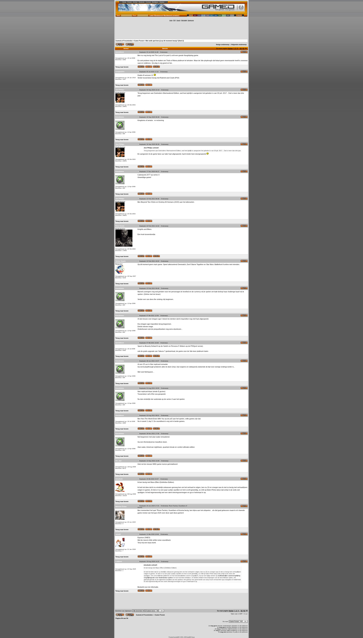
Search (178, 20)
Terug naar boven (121, 67)
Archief (135, 2)
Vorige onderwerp (222, 44)
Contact (148, 2)
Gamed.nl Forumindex (124, 41)
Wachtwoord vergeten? (171, 15)
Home (124, 2)
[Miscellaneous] (232, 16)
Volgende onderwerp (239, 44)
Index (170, 20)
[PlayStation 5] (216, 16)
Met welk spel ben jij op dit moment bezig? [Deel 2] (165, 41)
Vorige (230, 48)
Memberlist (184, 20)
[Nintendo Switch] (207, 16)
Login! (151, 15)
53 (243, 48)
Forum (129, 2)
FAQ (174, 20)
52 (241, 48)
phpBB (177, 637)
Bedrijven (155, 2)
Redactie (141, 2)
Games (162, 2)
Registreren (159, 15)
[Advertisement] (181, 30)
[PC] (195, 16)
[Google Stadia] (199, 16)
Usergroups (191, 20)
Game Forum (139, 41)
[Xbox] (224, 16)
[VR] (203, 16)
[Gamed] (191, 16)
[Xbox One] (220, 16)
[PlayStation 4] (212, 16)
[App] (228, 16)
